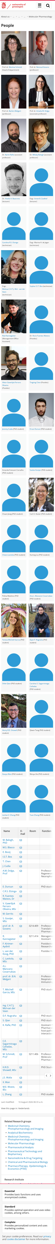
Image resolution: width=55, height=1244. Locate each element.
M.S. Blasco (9, 847)
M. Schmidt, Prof (9, 1055)
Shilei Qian (6, 683)
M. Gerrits (8, 913)
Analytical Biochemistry (20, 1132)
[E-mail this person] (21, 840)
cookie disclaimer (16, 1239)
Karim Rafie (9, 155)
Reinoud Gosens (42, 67)
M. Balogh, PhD (8, 841)
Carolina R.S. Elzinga (10, 242)
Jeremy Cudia (7, 429)
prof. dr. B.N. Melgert (9, 978)
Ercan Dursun (35, 429)
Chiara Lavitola (8, 555)
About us (5, 16)
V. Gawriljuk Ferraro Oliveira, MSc (9, 906)
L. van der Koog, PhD (8, 952)
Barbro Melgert (15, 111)
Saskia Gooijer (35, 470)
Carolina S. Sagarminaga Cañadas (39, 685)
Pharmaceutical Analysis (21, 1147)
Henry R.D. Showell (9, 730)
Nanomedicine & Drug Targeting (25, 1158)
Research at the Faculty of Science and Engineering (19, 16)
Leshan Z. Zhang (8, 815)
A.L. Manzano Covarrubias (9, 969)
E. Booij (6, 852)
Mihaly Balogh (38, 155)
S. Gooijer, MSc (8, 920)
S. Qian (6, 1020)
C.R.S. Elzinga (9, 891)
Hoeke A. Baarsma (12, 198)
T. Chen (7, 861)
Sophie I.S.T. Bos (36, 286)
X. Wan (6, 1082)
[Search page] (48, 6)
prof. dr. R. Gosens (8, 927)
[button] (46, 1075)
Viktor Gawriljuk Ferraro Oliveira (11, 383)
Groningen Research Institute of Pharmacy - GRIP (24, 16)
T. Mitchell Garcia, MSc (9, 991)
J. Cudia (6, 866)
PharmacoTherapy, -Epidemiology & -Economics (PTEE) (27, 1167)
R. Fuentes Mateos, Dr (8, 897)
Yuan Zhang (34, 815)
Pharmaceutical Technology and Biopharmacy (25, 1153)
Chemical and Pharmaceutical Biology (28, 1162)
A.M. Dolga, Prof (9, 872)
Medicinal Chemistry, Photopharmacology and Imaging (25, 1127)
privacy (47, 1236)
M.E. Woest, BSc (9, 1088)
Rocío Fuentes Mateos (41, 336)
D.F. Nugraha (9, 1015)
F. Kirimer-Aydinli (8, 945)
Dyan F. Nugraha (36, 640)
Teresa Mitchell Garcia (11, 640)
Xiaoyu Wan (6, 774)
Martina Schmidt (15, 67)
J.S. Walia (7, 1077)
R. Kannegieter (9, 937)
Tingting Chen (35, 382)
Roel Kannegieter (9, 336)
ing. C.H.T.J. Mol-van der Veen (9, 1008)
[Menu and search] (39, 6)
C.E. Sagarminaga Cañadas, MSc (10, 1045)
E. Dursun (8, 886)
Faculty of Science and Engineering (13, 16)
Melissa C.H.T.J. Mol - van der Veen (13, 290)
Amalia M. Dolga (42, 111)
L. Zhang (7, 1094)
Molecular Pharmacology (40, 16)
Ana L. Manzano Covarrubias (41, 596)
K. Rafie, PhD (9, 1025)
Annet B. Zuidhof (40, 198)
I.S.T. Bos (7, 856)
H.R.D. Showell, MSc (9, 1068)
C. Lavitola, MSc (8, 960)
